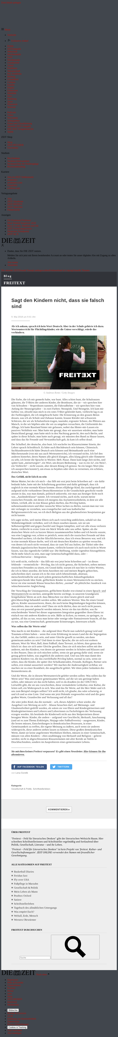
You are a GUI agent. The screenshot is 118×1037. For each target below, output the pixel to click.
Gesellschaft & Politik (21, 789)
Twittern (63, 767)
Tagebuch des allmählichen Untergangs (35, 907)
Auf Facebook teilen (30, 767)
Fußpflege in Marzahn (26, 883)
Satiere (18, 899)
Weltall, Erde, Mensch (26, 915)
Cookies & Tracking (17, 1027)
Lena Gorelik (22, 773)
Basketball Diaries (24, 871)
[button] (5, 29)
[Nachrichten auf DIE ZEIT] (18, 242)
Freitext (14, 283)
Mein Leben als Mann (26, 891)
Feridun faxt (20, 875)
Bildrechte (13, 1010)
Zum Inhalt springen (11, 2)
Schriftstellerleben (41, 789)
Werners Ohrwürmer (25, 919)
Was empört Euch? (24, 911)
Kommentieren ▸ (59, 809)
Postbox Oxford (22, 895)
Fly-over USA (21, 879)
